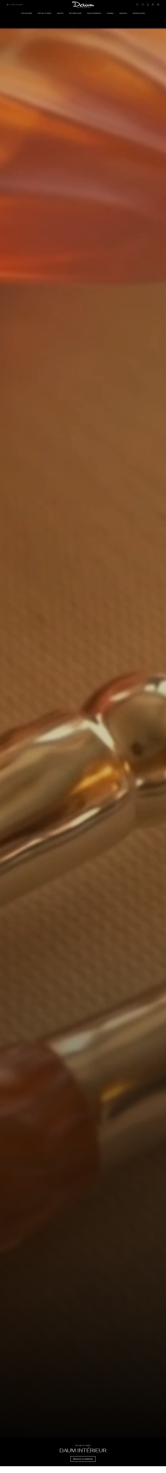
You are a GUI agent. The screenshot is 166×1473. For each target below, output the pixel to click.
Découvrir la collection (83, 1459)
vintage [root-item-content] (110, 13)
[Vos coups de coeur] (143, 5)
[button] (158, 5)
